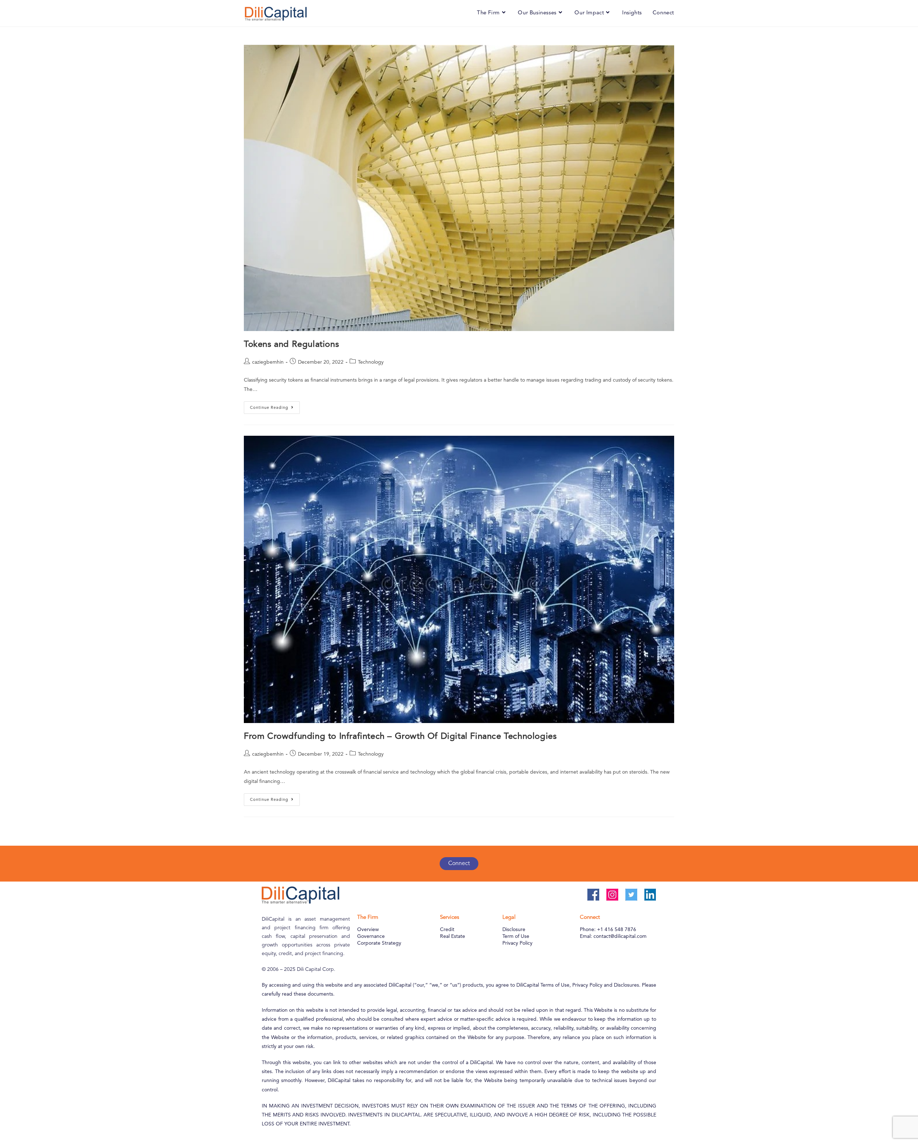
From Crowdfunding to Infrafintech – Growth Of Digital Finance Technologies (400, 736)
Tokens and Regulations (291, 344)
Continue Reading (275, 405)
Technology (371, 362)
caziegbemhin (268, 362)
